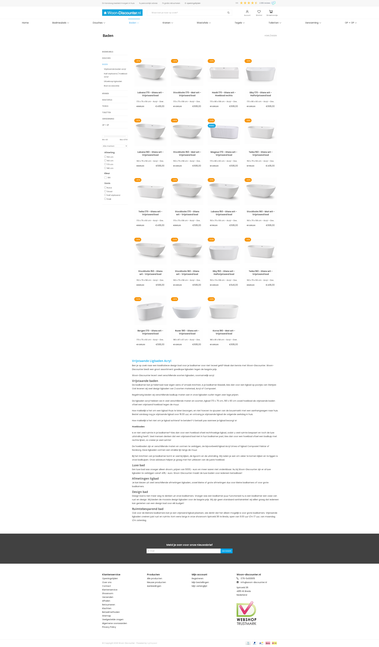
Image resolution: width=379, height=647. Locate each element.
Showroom (107, 593)
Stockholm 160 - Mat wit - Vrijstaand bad (261, 213)
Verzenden (107, 597)
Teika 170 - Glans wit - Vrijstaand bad (150, 213)
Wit (109, 177)
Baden (132, 22)
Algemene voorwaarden (114, 623)
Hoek (109, 199)
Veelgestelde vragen (112, 619)
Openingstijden (110, 578)
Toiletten (274, 22)
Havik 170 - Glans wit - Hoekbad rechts (224, 94)
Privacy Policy (109, 627)
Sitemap (106, 615)
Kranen (166, 22)
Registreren (197, 578)
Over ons (106, 582)
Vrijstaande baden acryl (115, 69)
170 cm (110, 164)
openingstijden (193, 3)
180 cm (110, 168)
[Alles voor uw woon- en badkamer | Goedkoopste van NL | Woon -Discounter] (122, 12)
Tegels (238, 22)
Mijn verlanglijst (199, 586)
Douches (98, 22)
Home (25, 22)
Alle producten (154, 578)
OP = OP (349, 22)
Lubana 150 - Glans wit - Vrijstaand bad (224, 213)
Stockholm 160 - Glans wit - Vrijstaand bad (187, 273)
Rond (109, 188)
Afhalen (106, 600)
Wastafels (202, 22)
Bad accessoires (111, 86)
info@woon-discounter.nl (254, 582)
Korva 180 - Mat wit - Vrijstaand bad (224, 332)
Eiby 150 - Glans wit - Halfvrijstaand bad (224, 273)
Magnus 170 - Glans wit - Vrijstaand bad (224, 153)
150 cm (110, 157)
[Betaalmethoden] (248, 643)
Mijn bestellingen (200, 582)
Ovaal (109, 191)
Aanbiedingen (154, 586)
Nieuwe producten (156, 582)
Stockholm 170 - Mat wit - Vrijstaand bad (187, 94)
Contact (106, 586)
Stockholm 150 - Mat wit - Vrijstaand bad (187, 153)
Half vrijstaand (113, 195)
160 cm (110, 160)
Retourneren (108, 604)
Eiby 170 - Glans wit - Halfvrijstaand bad (261, 94)
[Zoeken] (228, 12)
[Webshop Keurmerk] (257, 613)
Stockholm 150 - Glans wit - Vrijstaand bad (150, 273)
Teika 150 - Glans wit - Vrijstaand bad (261, 153)
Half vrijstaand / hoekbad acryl (115, 75)
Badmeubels (59, 22)
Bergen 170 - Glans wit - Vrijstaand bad (150, 332)
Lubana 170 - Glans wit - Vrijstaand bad (150, 94)
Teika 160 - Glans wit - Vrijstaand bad (261, 273)
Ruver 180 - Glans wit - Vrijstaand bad (187, 332)
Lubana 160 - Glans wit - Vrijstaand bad (150, 153)
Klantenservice (109, 589)
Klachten (106, 608)
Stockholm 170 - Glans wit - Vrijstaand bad (187, 213)
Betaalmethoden (111, 612)
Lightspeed (152, 643)
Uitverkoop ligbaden (113, 81)
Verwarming (311, 22)
